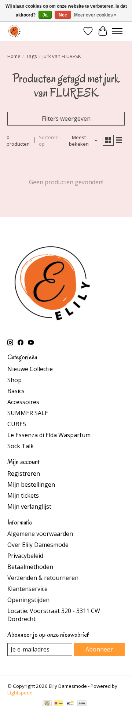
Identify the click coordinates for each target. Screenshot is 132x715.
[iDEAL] (58, 704)
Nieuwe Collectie (30, 369)
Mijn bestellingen (31, 484)
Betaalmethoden (30, 567)
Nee (63, 15)
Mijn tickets (23, 495)
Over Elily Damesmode (38, 545)
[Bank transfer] (82, 704)
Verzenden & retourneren (42, 578)
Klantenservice (27, 589)
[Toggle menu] (117, 31)
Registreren (23, 473)
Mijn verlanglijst (29, 506)
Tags (31, 56)
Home (14, 56)
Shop (14, 380)
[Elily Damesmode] (14, 31)
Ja (45, 15)
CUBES (16, 424)
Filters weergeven (66, 119)
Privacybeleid (25, 556)
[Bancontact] (70, 704)
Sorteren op (49, 140)
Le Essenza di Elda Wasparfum (49, 435)
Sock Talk (20, 446)
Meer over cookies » (95, 15)
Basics (16, 391)
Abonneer (99, 649)
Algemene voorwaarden (40, 534)
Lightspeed (20, 692)
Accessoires (23, 402)
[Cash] (47, 704)
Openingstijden (28, 600)
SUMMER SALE (27, 413)
